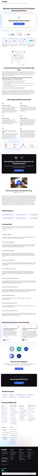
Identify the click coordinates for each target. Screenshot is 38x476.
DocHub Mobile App (31, 452)
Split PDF (13, 415)
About (20, 451)
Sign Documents (13, 453)
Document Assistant (5, 430)
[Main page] (4, 1)
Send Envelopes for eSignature (24, 412)
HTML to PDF (5, 419)
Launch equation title (20, 214)
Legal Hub (20, 454)
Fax (30, 413)
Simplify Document (6, 432)
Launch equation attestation (8, 218)
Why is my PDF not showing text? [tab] (8, 242)
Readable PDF (14, 435)
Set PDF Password (15, 433)
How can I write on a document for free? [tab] (10, 310)
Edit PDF (13, 408)
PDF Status (31, 415)
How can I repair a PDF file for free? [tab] (9, 268)
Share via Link (31, 410)
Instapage (29, 458)
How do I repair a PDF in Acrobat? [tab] (8, 260)
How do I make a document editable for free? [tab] (10, 278)
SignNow (29, 456)
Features (11, 458)
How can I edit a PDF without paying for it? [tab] (10, 286)
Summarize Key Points (5, 435)
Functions (12, 459)
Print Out (13, 443)
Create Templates (32, 417)
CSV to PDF (5, 417)
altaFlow (29, 457)
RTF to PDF (5, 421)
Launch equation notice (21, 218)
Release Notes (21, 458)
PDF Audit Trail (14, 429)
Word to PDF (5, 408)
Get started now (19, 382)
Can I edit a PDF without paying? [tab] (8, 250)
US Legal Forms (30, 454)
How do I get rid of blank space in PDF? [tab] (9, 303)
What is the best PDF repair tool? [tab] (8, 295)
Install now (19, 170)
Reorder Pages (14, 421)
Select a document (19, 23)
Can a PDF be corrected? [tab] (7, 234)
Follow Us (4, 455)
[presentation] (19, 22)
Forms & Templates (13, 452)
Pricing (11, 456)
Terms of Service (21, 452)
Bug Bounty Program (22, 459)
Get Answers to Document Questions (5, 438)
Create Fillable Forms (31, 420)
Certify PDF (14, 431)
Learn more (19, 368)
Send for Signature (24, 410)
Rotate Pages (14, 419)
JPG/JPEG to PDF (5, 413)
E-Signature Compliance (23, 456)
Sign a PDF (22, 408)
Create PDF (14, 410)
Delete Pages (14, 423)
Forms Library (12, 457)
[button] (19, 182)
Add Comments (32, 408)
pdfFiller (29, 453)
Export (13, 439)
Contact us (4, 230)
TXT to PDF (5, 410)
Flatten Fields (14, 413)
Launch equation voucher (8, 214)
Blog (28, 451)
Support (20, 457)
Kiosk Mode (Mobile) (23, 417)
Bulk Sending (23, 419)
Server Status (12, 454)
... (25, 473)
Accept (31, 473)
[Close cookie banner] (35, 473)
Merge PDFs (14, 417)
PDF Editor (12, 451)
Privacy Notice (21, 453)
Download (13, 441)
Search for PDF (14, 437)
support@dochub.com (5, 451)
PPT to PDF (5, 415)
